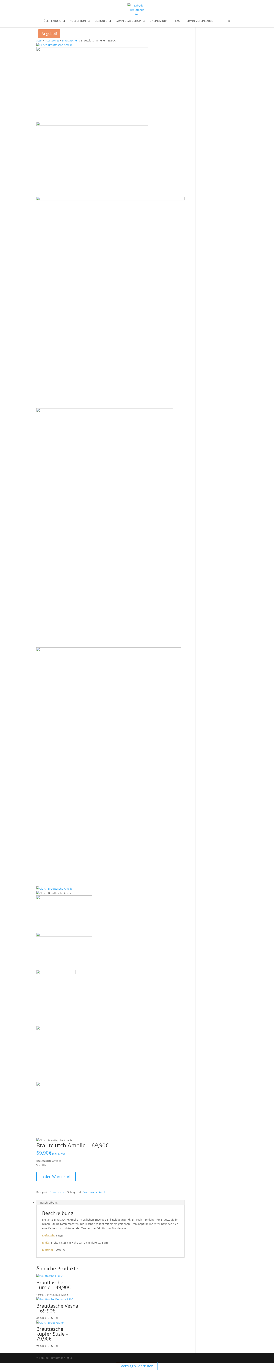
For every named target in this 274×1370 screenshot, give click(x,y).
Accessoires (52, 40)
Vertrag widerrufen (137, 1366)
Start (39, 40)
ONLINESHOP (158, 21)
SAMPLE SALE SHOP (128, 21)
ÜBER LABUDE (52, 21)
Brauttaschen (70, 40)
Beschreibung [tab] (49, 1202)
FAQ (177, 21)
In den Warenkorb (56, 1176)
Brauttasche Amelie (95, 1192)
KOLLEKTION (78, 21)
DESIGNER (101, 21)
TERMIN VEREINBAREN (199, 21)
